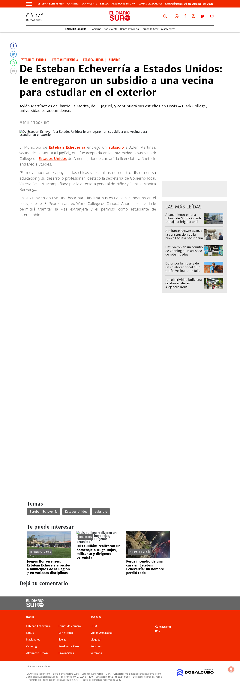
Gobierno (96, 29)
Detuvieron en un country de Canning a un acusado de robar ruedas (184, 250)
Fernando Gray (150, 29)
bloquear (96, 639)
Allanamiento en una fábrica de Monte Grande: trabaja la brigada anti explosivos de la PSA (183, 220)
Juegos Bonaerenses (40, 552)
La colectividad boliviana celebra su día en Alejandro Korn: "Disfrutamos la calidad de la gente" (183, 287)
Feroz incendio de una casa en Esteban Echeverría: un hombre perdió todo (145, 567)
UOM (94, 626)
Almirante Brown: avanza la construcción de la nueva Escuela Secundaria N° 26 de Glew (184, 236)
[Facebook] (13, 46)
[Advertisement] (123, 337)
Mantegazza (168, 29)
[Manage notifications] (231, 669)
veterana (96, 653)
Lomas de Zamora (150, 4)
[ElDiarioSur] (35, 606)
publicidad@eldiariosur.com (43, 676)
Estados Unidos (53, 158)
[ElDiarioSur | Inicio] (209, 617)
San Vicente (89, 4)
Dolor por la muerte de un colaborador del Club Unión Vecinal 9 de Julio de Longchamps (183, 268)
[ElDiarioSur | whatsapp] (176, 17)
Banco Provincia (129, 29)
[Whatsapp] (13, 62)
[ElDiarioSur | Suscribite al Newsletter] (212, 17)
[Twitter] (13, 54)
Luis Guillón (85, 537)
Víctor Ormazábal (101, 633)
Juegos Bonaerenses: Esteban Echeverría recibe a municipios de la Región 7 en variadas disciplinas (48, 567)
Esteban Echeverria (51, 4)
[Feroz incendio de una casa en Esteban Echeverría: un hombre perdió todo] (148, 557)
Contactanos (163, 626)
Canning (73, 4)
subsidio (116, 147)
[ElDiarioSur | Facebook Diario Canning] (185, 17)
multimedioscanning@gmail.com (143, 673)
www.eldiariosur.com (38, 673)
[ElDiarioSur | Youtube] (193, 603)
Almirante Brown (124, 4)
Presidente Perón (69, 646)
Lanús (30, 633)
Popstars (96, 646)
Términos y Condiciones (38, 666)
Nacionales (33, 639)
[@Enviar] (13, 71)
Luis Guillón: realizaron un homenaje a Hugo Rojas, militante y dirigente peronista (98, 552)
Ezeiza (104, 4)
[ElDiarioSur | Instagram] (193, 17)
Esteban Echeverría (44, 511)
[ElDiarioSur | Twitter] (202, 17)
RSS (157, 631)
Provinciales (66, 653)
